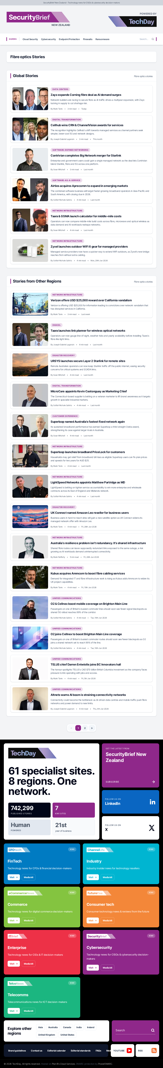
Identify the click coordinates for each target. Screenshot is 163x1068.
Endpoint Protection (69, 39)
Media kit (28, 877)
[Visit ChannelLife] (104, 849)
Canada (67, 1027)
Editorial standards (81, 1050)
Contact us (36, 1050)
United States (67, 1034)
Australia (53, 1027)
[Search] (153, 39)
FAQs (98, 1050)
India (79, 1027)
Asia (40, 1027)
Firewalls (87, 39)
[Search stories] (152, 1030)
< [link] (71, 728)
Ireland (90, 1027)
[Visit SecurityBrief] (104, 936)
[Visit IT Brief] (25, 936)
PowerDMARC (105, 1063)
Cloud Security (30, 39)
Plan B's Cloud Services (63, 1063)
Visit (12, 877)
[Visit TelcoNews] (25, 983)
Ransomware (102, 39)
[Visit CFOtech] (25, 849)
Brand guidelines (17, 1050)
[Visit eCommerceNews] (25, 893)
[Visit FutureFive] (104, 893)
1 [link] (78, 728)
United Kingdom (46, 1034)
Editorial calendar (56, 1050)
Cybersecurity (48, 39)
